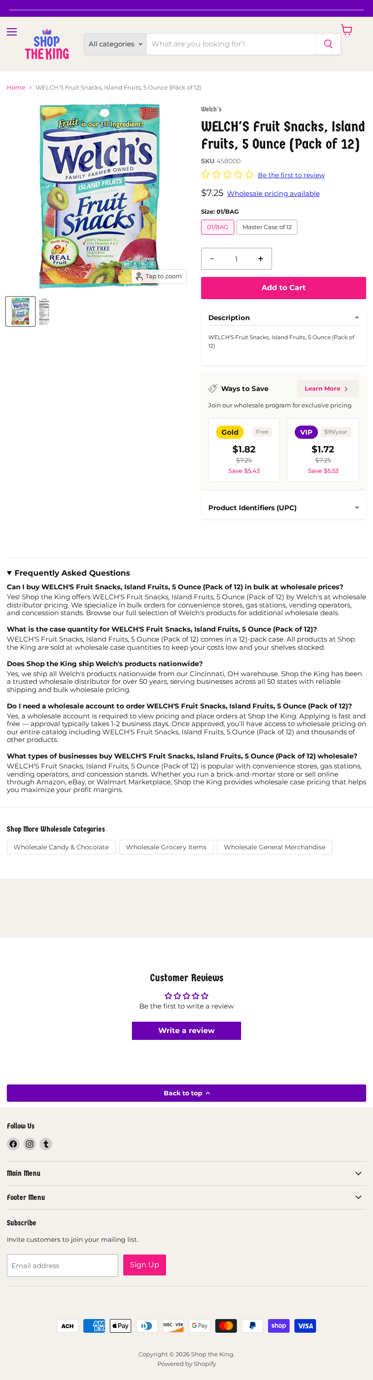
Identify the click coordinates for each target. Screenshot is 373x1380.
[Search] (328, 44)
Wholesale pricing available (273, 193)
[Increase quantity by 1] (261, 259)
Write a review (186, 1030)
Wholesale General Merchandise (274, 847)
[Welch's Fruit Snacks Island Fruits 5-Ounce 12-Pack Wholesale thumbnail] (20, 311)
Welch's (211, 109)
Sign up (144, 1264)
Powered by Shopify (186, 1363)
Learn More (322, 388)
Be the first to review (291, 175)
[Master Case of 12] (268, 236)
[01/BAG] (219, 236)
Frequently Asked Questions (72, 573)
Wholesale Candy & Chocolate (61, 847)
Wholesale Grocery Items (166, 847)
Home (16, 87)
